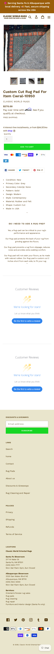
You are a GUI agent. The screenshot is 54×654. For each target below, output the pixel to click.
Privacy (9, 512)
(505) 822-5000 (13, 582)
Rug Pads (10, 471)
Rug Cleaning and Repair (18, 493)
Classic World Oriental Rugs (30, 645)
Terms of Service (14, 534)
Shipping (10, 519)
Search (9, 449)
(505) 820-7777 (13, 565)
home (8, 456)
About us (10, 478)
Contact (10, 464)
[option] (13, 81)
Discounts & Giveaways (17, 486)
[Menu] (49, 17)
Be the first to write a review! (27, 321)
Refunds (10, 527)
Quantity (7, 134)
